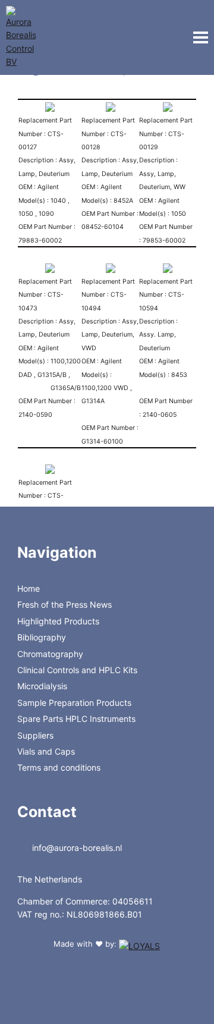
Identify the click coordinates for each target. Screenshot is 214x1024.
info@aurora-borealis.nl (76, 848)
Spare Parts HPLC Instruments (76, 719)
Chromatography (50, 654)
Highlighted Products (58, 621)
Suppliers (35, 735)
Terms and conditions (58, 767)
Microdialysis (42, 686)
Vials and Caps (46, 751)
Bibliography (41, 637)
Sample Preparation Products (74, 703)
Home (28, 588)
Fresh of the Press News (64, 604)
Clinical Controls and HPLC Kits (77, 670)
